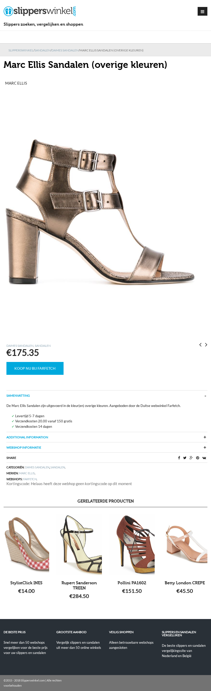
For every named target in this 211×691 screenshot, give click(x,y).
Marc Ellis (27, 473)
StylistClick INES (26, 583)
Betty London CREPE (185, 583)
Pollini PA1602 (132, 583)
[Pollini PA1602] (132, 544)
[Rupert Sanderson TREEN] (79, 544)
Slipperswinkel (20, 50)
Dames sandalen (64, 50)
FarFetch (30, 479)
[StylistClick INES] (26, 544)
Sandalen (42, 50)
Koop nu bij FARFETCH (35, 368)
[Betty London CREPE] (184, 544)
